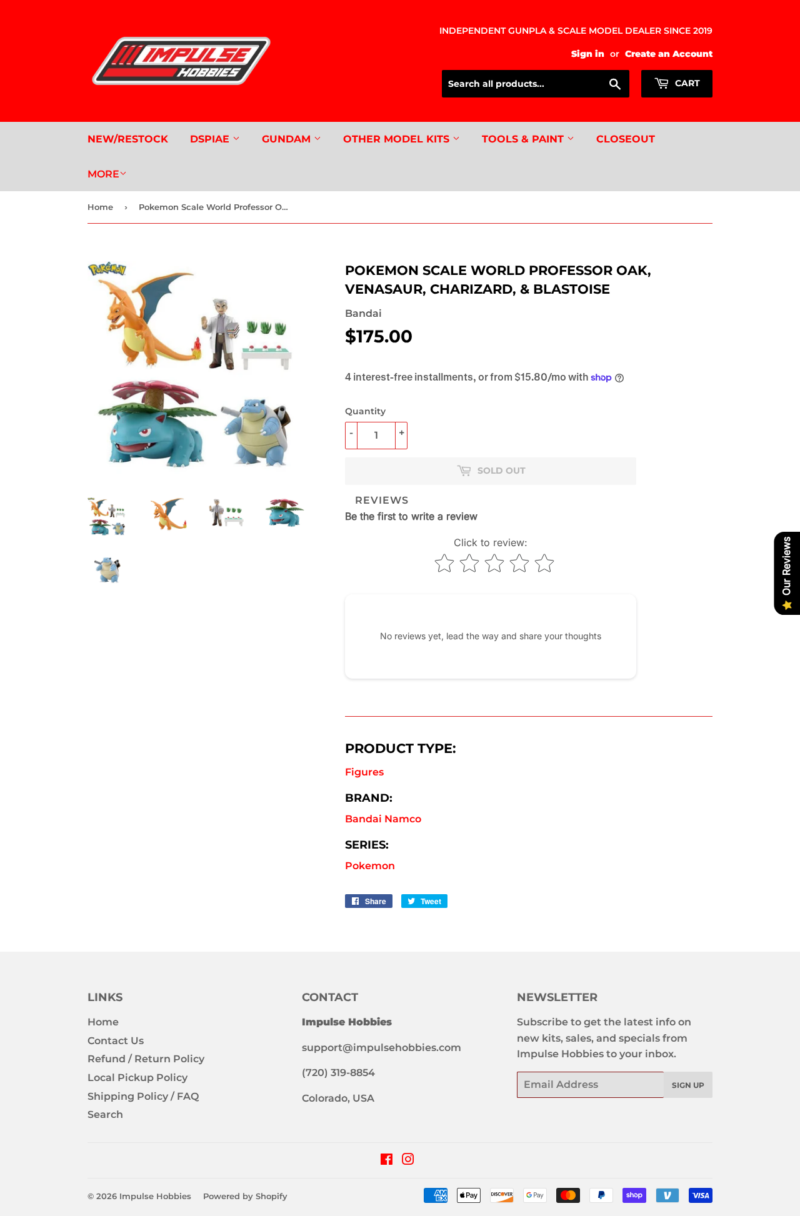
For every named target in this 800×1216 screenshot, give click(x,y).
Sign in (587, 54)
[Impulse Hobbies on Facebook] (386, 1161)
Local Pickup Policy (138, 1078)
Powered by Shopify (245, 1196)
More (103, 174)
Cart (686, 83)
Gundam (288, 139)
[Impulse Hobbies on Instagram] (408, 1161)
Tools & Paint (524, 139)
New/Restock (128, 139)
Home (100, 207)
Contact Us (116, 1041)
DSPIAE (211, 139)
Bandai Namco (383, 819)
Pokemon (370, 866)
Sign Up (688, 1085)
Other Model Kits (397, 139)
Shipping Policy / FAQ (143, 1096)
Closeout (625, 139)
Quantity (365, 411)
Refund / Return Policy (146, 1059)
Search (105, 1114)
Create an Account (668, 54)
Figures (364, 772)
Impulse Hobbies (155, 1196)
